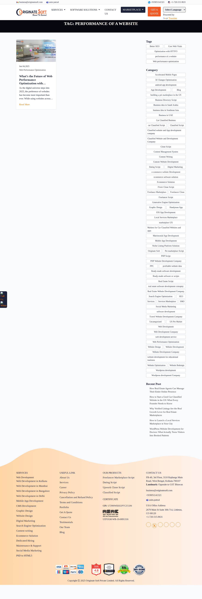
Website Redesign (177, 365)
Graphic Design (155, 207)
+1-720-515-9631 (178, 2)
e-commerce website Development (166, 172)
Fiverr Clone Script (166, 187)
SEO (181, 296)
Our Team (65, 527)
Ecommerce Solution (166, 182)
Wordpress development (166, 370)
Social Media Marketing (166, 306)
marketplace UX (166, 223)
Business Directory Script (166, 100)
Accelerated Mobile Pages (166, 75)
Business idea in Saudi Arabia (165, 105)
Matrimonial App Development (166, 236)
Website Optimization (156, 365)
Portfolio (64, 507)
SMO (182, 301)
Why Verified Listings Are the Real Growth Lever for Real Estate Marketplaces (166, 411)
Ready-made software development (166, 271)
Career (63, 487)
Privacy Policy (67, 492)
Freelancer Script (166, 197)
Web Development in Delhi (30, 496)
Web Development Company (166, 332)
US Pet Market (176, 322)
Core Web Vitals (175, 46)
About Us (65, 477)
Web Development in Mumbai (32, 486)
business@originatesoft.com (31, 2)
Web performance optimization (166, 61)
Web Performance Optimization (32, 70)
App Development (158, 90)
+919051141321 (157, 2)
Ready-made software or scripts (166, 276)
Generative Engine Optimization (165, 202)
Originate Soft (154, 251)
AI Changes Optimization (166, 80)
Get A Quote (66, 512)
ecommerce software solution (166, 177)
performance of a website (165, 56)
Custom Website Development (165, 162)
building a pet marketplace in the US (166, 95)
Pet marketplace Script (174, 251)
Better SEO (154, 46)
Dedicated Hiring (25, 540)
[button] (58, 10)
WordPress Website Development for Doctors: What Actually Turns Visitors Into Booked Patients (167, 432)
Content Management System (166, 152)
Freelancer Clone (177, 192)
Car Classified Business (166, 120)
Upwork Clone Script (114, 487)
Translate (173, 18)
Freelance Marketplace (156, 192)
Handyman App (176, 207)
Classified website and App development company (164, 132)
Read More (24, 104)
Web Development (166, 327)
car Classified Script (156, 125)
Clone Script (166, 147)
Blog (179, 90)
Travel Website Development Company (166, 317)
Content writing (24, 530)
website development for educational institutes (162, 358)
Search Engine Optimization (160, 296)
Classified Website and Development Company (162, 140)
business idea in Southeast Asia (166, 110)
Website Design (154, 347)
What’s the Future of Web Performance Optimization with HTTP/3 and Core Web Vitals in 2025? (35, 80)
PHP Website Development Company (165, 261)
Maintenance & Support (28, 545)
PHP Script (166, 256)
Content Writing (166, 157)
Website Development (175, 347)
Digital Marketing (175, 167)
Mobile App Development (166, 241)
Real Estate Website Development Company (166, 291)
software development (166, 312)
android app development (165, 85)
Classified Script (177, 125)
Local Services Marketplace (165, 217)
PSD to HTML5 (24, 555)
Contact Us (65, 517)
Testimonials (66, 522)
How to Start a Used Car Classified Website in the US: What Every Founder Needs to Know (166, 400)
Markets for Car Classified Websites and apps (164, 229)
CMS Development (26, 506)
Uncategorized (155, 322)
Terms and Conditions (71, 502)
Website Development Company (165, 352)
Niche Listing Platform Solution (165, 246)
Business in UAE (166, 115)
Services (150, 301)
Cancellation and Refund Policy (76, 497)
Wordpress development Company (166, 375)
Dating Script (154, 167)
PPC (152, 266)
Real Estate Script (165, 281)
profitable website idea (172, 266)
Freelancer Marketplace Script (118, 477)
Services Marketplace (167, 301)
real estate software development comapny (166, 286)
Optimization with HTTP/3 (166, 51)
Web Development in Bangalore (33, 491)
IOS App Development (165, 212)
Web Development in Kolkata (31, 481)
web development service (165, 337)
